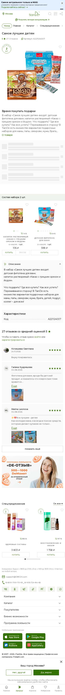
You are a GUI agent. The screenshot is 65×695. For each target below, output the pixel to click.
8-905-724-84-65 (33, 582)
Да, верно (46, 672)
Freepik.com (18, 657)
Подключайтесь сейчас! (13, 7)
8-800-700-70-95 (14, 582)
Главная (17, 26)
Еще (14, 386)
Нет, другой (18, 672)
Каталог (30, 26)
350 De (22, 252)
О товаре (7, 135)
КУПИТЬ (9, 252)
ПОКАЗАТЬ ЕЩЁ (32, 449)
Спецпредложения (49, 26)
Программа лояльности (17, 623)
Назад (7, 26)
